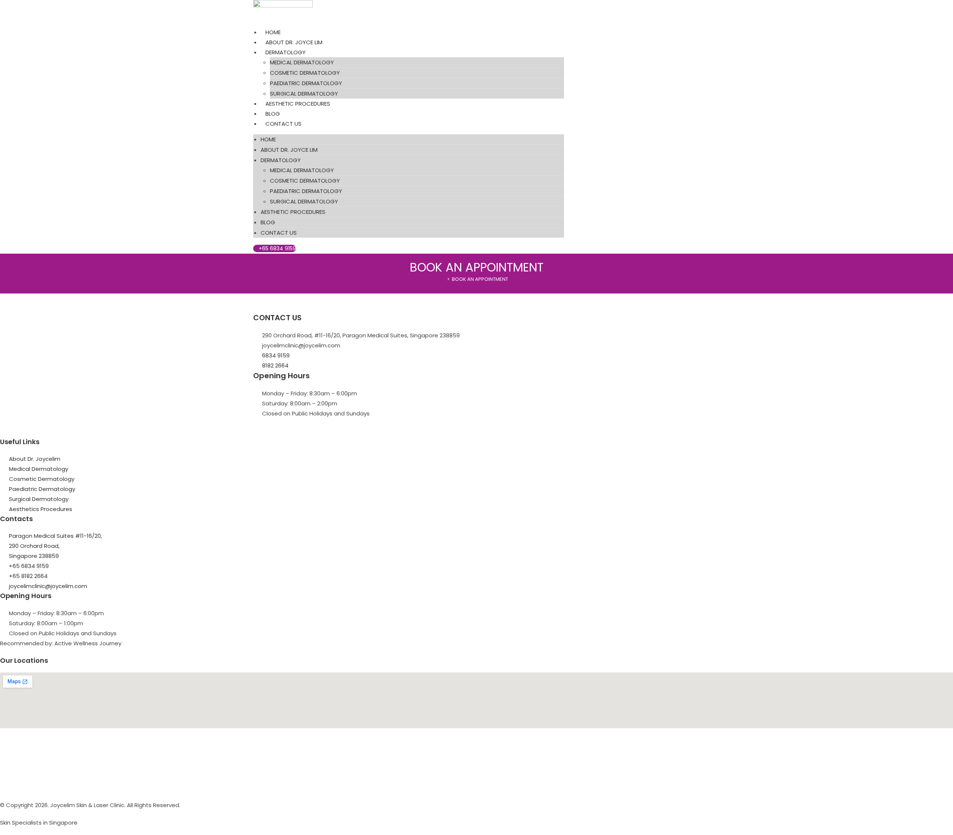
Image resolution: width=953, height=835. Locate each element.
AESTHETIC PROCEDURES (297, 103)
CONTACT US (283, 124)
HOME (273, 32)
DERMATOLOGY (285, 52)
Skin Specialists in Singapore (38, 822)
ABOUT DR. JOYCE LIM (293, 42)
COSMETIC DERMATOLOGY (305, 73)
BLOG (272, 114)
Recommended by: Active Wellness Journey (60, 643)
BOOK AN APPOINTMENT (480, 279)
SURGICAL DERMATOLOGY (304, 93)
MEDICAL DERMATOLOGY (302, 62)
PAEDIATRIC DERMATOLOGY (306, 83)
